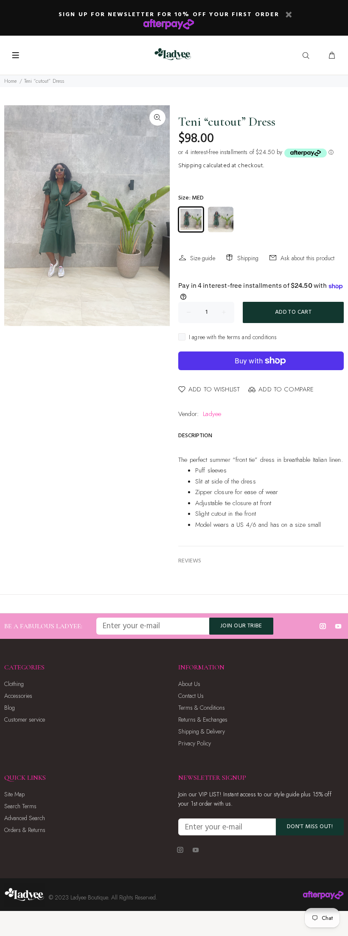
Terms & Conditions (201, 707)
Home (10, 81)
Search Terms (20, 806)
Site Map (14, 794)
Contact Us (191, 695)
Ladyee (212, 414)
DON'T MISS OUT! (310, 827)
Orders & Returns (24, 830)
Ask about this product (307, 258)
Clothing (14, 684)
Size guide (202, 258)
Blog (9, 707)
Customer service (24, 719)
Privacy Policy (194, 743)
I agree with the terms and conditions (233, 337)
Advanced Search (24, 818)
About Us (189, 684)
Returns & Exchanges (202, 719)
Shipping (190, 166)
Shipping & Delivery (201, 731)
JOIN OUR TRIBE (241, 626)
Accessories (18, 695)
